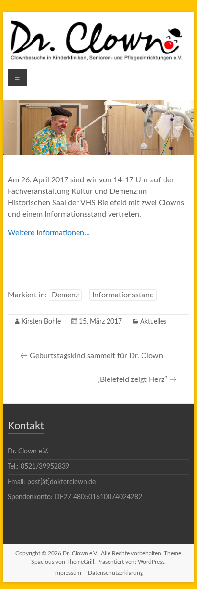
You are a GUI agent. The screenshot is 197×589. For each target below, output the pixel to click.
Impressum (67, 573)
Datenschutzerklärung (115, 573)
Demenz (65, 295)
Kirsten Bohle (41, 321)
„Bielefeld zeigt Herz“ (137, 379)
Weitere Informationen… (49, 233)
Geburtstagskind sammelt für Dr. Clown (91, 355)
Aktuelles (153, 321)
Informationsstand (123, 295)
